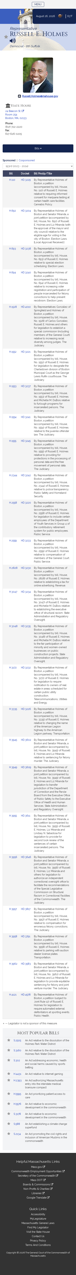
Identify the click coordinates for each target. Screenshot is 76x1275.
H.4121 (13, 994)
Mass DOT (37, 1180)
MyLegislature (38, 1218)
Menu (39, 4)
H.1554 (13, 417)
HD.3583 (26, 963)
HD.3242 (26, 475)
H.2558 (13, 502)
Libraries (37, 1193)
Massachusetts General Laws (38, 1223)
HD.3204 (26, 210)
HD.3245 (26, 441)
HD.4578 (26, 994)
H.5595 (18, 1094)
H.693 (13, 248)
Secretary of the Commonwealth (37, 1175)
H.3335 (13, 709)
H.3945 (13, 739)
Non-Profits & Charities (37, 1188)
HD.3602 (26, 739)
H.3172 (13, 667)
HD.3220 (26, 502)
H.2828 (13, 568)
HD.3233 (26, 540)
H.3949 (13, 767)
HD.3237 (26, 386)
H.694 (13, 272)
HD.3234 (26, 591)
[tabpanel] (38, 592)
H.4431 (18, 1074)
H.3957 (13, 909)
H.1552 (13, 351)
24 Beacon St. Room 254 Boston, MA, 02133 (16, 114)
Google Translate (37, 1197)
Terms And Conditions (38, 1245)
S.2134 (18, 1134)
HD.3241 (25, 417)
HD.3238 (26, 248)
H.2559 (13, 540)
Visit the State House (38, 1231)
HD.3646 (26, 857)
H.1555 (13, 441)
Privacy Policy (38, 1240)
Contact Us (38, 1236)
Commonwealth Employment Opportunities (36, 1171)
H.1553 (13, 386)
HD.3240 (26, 272)
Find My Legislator (38, 1227)
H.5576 (18, 1104)
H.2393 (18, 1080)
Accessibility (38, 1214)
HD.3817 (25, 909)
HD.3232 (26, 667)
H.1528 (13, 306)
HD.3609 (26, 767)
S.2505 (18, 1040)
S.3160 (18, 1050)
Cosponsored (27, 160)
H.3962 (13, 963)
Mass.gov (37, 1167)
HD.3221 (25, 351)
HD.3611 (25, 815)
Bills (37, 148)
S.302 (17, 1060)
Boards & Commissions (37, 1184)
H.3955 (13, 815)
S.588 (17, 1124)
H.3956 (13, 857)
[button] (6, 37)
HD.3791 (25, 936)
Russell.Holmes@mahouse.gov (40, 96)
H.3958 (13, 936)
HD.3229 (26, 179)
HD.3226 (26, 709)
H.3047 (13, 591)
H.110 (12, 179)
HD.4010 (26, 306)
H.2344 (13, 475)
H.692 (13, 210)
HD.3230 (26, 568)
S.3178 (18, 1114)
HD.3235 (26, 626)
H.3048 (13, 626)
